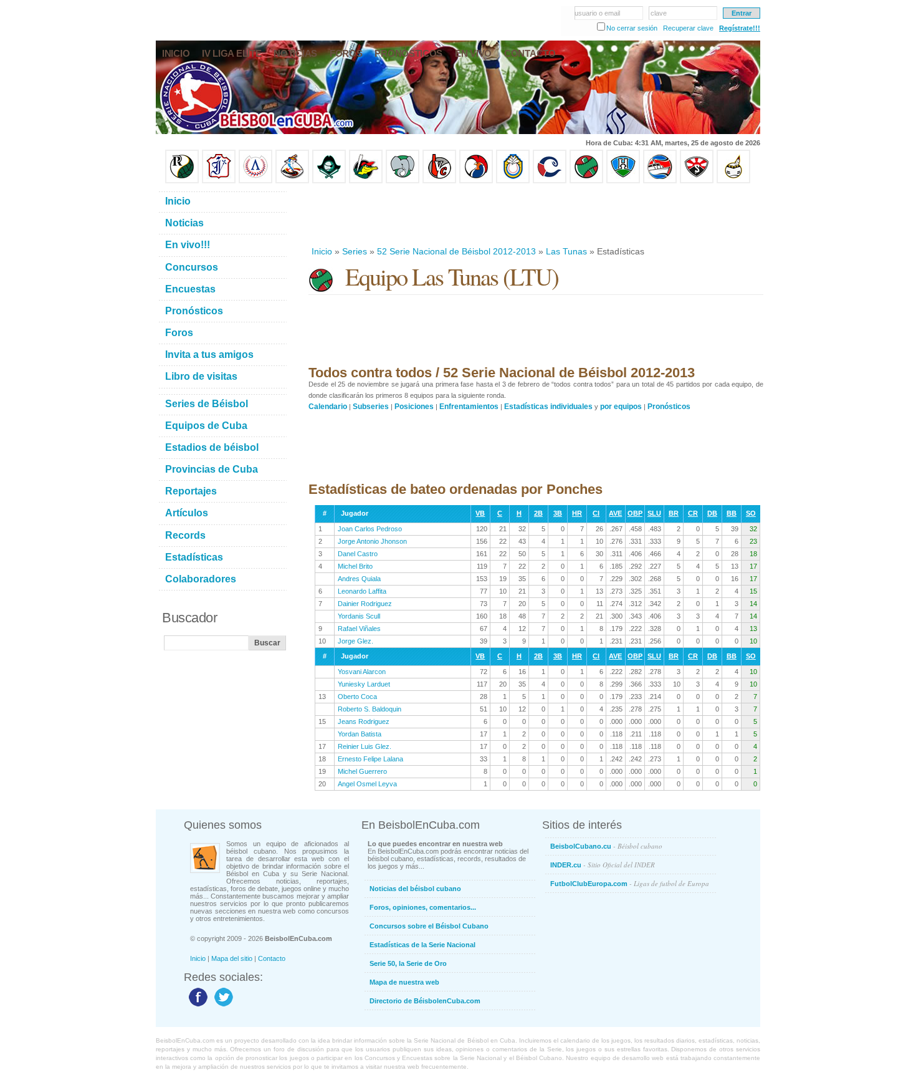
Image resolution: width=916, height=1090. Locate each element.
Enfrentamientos (469, 406)
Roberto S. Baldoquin (369, 709)
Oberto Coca (357, 696)
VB (480, 513)
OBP (634, 513)
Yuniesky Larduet (364, 684)
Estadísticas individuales (548, 406)
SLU (654, 513)
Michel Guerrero (362, 771)
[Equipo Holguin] (623, 181)
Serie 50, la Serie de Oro (408, 963)
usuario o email (597, 13)
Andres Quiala (359, 578)
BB (732, 513)
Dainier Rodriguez (365, 603)
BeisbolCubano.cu (606, 846)
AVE (615, 513)
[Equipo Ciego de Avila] (513, 181)
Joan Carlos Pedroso (370, 529)
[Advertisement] (535, 214)
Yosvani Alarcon (362, 671)
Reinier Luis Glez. (364, 746)
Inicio (322, 251)
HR (577, 513)
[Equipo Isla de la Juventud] (329, 181)
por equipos (621, 406)
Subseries (371, 406)
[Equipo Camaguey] (549, 181)
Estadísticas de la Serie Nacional (422, 944)
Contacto (271, 958)
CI (596, 513)
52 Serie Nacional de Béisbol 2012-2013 (456, 251)
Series (354, 251)
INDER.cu (602, 864)
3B (557, 513)
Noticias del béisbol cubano (415, 888)
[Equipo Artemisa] (255, 181)
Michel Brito (355, 566)
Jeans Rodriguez (363, 721)
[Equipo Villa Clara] (439, 181)
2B (538, 513)
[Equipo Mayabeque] (292, 181)
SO (751, 513)
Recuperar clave (688, 28)
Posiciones (414, 406)
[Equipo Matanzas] (366, 181)
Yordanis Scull (359, 616)
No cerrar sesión (631, 28)
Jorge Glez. (355, 641)
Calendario (327, 406)
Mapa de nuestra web (404, 982)
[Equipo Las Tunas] (586, 181)
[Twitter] (222, 1006)
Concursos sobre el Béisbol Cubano (429, 926)
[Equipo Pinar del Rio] (182, 181)
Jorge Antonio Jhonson (372, 541)
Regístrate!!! (739, 28)
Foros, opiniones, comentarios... (423, 907)
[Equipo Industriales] (219, 181)
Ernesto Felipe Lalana (370, 759)
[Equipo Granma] (660, 181)
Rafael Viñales (359, 628)
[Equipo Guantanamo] (733, 181)
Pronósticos (668, 406)
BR (674, 513)
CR (693, 513)
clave (659, 13)
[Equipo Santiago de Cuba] (696, 181)
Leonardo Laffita (362, 591)
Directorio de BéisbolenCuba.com (425, 1001)
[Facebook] (196, 1006)
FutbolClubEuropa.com (629, 883)
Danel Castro (358, 553)
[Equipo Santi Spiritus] (476, 181)
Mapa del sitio (231, 958)
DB (712, 513)
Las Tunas (566, 251)
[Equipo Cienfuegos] (402, 181)
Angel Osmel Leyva (367, 784)
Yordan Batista (359, 734)
